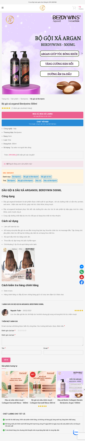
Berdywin (11, 181)
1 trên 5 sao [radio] (18, 330)
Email (46, 348)
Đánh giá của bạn (8, 330)
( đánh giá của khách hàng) (22, 108)
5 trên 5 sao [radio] (25, 330)
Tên (4, 348)
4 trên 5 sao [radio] (24, 330)
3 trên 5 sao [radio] (22, 330)
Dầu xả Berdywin (50, 181)
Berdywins (25, 99)
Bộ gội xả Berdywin (37, 99)
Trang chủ (5, 99)
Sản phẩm (15, 99)
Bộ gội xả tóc (46, 177)
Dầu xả (38, 181)
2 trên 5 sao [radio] (20, 330)
